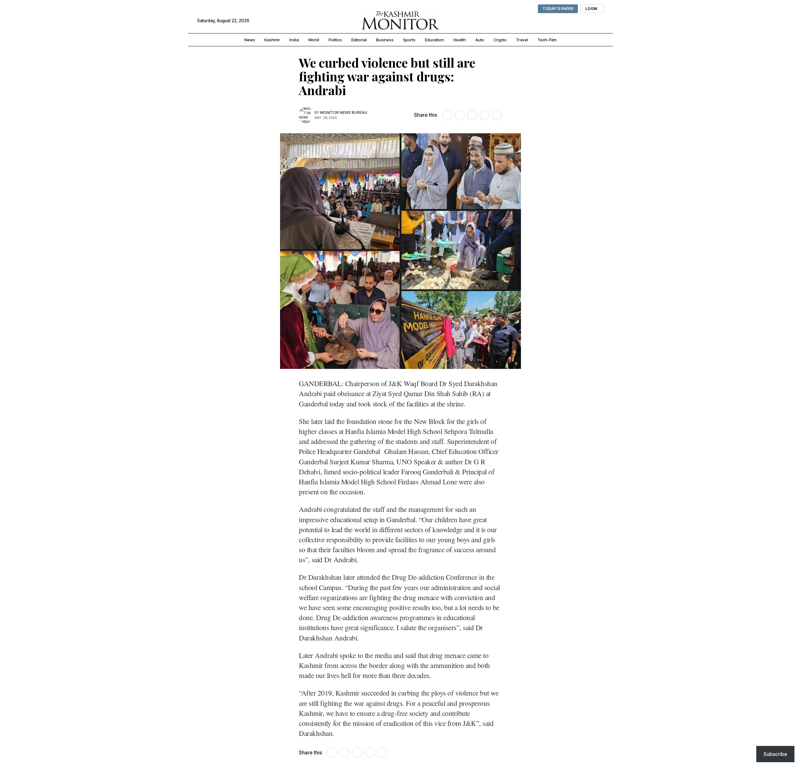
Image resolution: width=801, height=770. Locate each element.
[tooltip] (447, 115)
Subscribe (775, 754)
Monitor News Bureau (343, 112)
